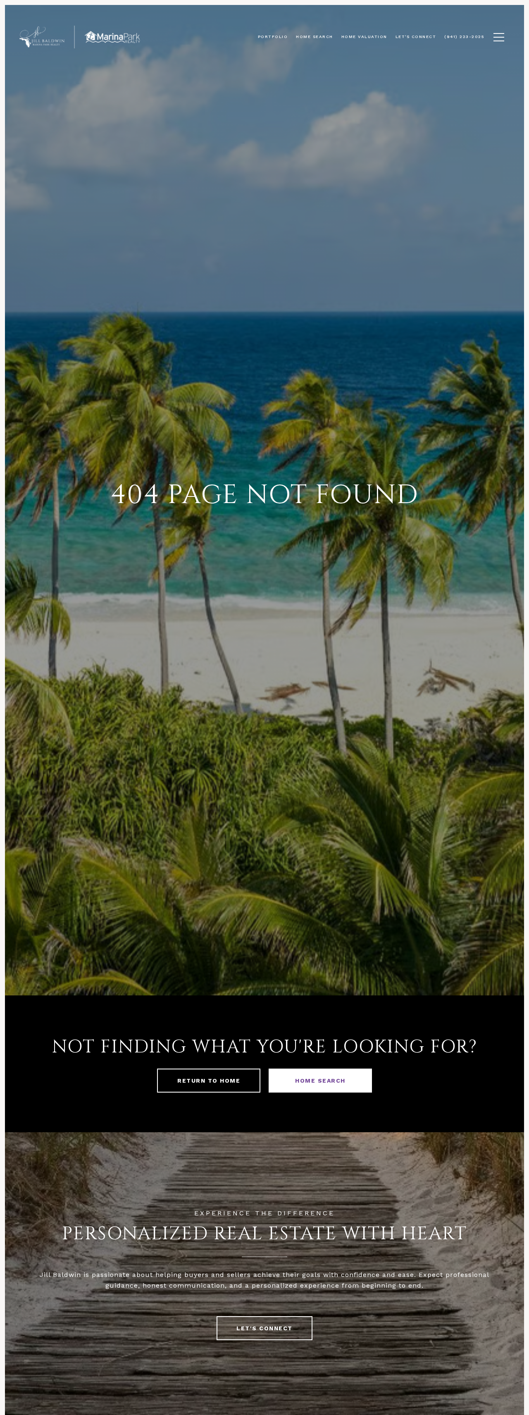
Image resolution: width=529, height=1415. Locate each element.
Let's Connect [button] (264, 1328)
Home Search (320, 1080)
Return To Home (208, 1080)
